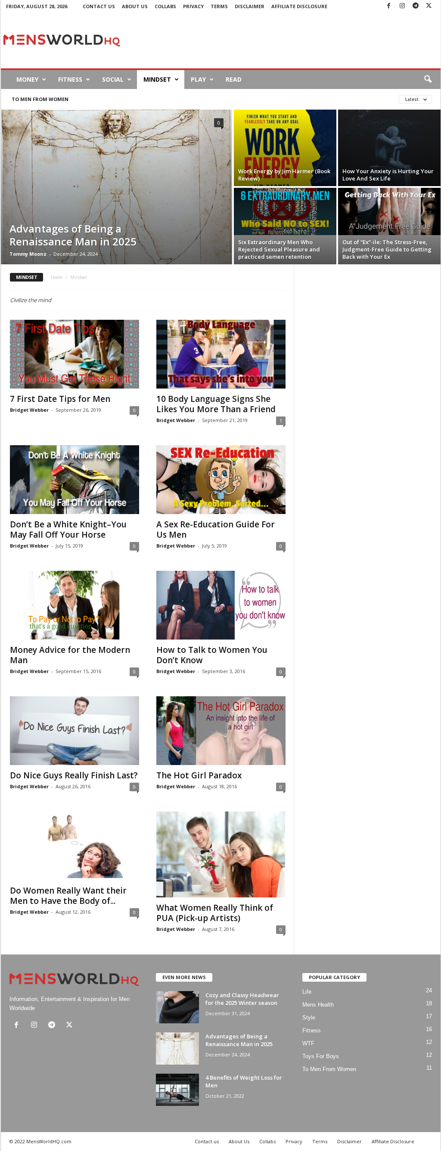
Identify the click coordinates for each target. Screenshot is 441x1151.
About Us (135, 6)
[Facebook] (389, 6)
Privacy (193, 6)
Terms (219, 6)
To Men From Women (40, 99)
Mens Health (318, 1004)
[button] (427, 79)
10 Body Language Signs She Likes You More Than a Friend (216, 404)
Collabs (165, 6)
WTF (308, 1043)
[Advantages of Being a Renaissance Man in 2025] (116, 187)
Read (234, 79)
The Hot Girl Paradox (199, 775)
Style (308, 1017)
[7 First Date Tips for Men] (74, 354)
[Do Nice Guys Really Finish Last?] (74, 730)
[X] (429, 6)
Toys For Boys (320, 1056)
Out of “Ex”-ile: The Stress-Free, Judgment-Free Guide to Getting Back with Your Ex (387, 249)
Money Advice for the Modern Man (70, 655)
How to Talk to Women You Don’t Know (211, 655)
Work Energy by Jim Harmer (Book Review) (284, 174)
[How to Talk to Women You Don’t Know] (221, 605)
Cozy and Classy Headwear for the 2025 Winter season (242, 999)
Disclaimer (249, 6)
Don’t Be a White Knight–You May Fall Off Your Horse (68, 529)
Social (113, 79)
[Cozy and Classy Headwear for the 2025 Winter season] (177, 1007)
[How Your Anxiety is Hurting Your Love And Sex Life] (389, 148)
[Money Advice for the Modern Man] (74, 605)
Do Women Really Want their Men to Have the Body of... (68, 895)
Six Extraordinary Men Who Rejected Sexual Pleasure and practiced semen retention (279, 249)
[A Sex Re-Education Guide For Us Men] (221, 479)
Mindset (157, 79)
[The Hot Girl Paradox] (221, 730)
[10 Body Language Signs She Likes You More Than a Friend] (221, 354)
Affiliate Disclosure (299, 6)
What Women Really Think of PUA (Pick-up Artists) (214, 913)
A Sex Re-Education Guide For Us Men (215, 529)
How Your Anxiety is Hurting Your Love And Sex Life (388, 174)
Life (306, 992)
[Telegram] (415, 6)
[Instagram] (402, 6)
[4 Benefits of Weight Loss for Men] (177, 1090)
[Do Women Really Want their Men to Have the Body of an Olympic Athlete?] (74, 845)
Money (27, 79)
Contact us (99, 6)
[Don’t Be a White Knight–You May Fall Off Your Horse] (74, 479)
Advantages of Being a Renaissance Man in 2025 (73, 234)
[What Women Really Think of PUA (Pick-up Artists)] (221, 854)
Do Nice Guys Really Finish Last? (74, 775)
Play (198, 79)
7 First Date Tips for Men (60, 398)
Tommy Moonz (28, 254)
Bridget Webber (29, 410)
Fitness (70, 79)
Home (56, 277)
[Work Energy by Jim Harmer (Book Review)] (285, 148)
